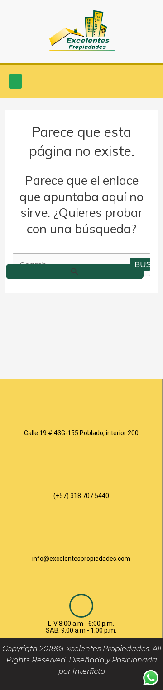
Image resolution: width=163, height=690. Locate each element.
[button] (15, 81)
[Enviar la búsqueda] (75, 271)
